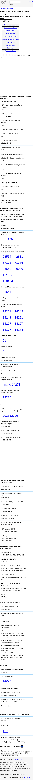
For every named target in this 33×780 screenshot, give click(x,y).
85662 (7, 268)
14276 (7, 397)
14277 (7, 681)
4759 (11, 239)
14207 (7, 323)
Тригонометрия (10, 33)
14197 (19, 323)
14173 (19, 329)
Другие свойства (10, 51)
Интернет (10, 48)
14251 (7, 311)
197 (5, 731)
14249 (19, 311)
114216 (8, 275)
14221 (19, 317)
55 (16, 725)
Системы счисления (10, 25)
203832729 (10, 415)
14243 (7, 317)
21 (4, 340)
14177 (7, 329)
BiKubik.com (18, 759)
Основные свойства (10, 28)
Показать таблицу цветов (10, 755)
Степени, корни (10, 30)
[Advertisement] (16, 75)
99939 (19, 268)
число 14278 (11, 384)
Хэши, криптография (10, 36)
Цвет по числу (10, 45)
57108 (7, 262)
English (30, 1)
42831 (19, 256)
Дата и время (10, 42)
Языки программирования (10, 39)
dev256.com (26, 777)
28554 (7, 256)
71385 (19, 262)
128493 (8, 281)
